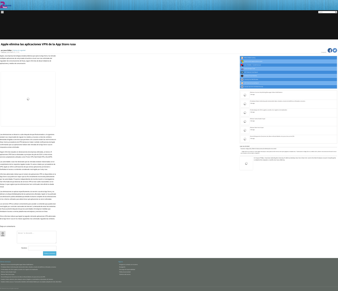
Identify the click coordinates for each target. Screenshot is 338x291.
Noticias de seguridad (19, 50)
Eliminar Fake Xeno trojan (257, 127)
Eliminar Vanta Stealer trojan (257, 118)
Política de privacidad (125, 272)
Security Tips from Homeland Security (253, 86)
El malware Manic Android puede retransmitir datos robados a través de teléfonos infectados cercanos (277, 101)
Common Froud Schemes (250, 76)
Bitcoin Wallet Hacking (249, 57)
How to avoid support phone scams (253, 61)
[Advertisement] (169, 27)
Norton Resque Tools (249, 68)
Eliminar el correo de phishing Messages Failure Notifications (266, 92)
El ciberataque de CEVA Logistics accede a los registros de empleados (268, 110)
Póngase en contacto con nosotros (128, 264)
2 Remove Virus (5, 4)
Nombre (24, 248)
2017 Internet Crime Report (251, 72)
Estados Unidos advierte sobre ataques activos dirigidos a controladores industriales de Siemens (27, 279)
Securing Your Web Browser (251, 79)
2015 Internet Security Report (251, 83)
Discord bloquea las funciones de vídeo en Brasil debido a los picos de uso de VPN (272, 136)
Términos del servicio (125, 274)
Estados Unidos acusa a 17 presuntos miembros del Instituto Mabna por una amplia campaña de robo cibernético (31, 282)
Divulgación (122, 267)
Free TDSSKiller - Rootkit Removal (252, 65)
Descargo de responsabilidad (127, 269)
